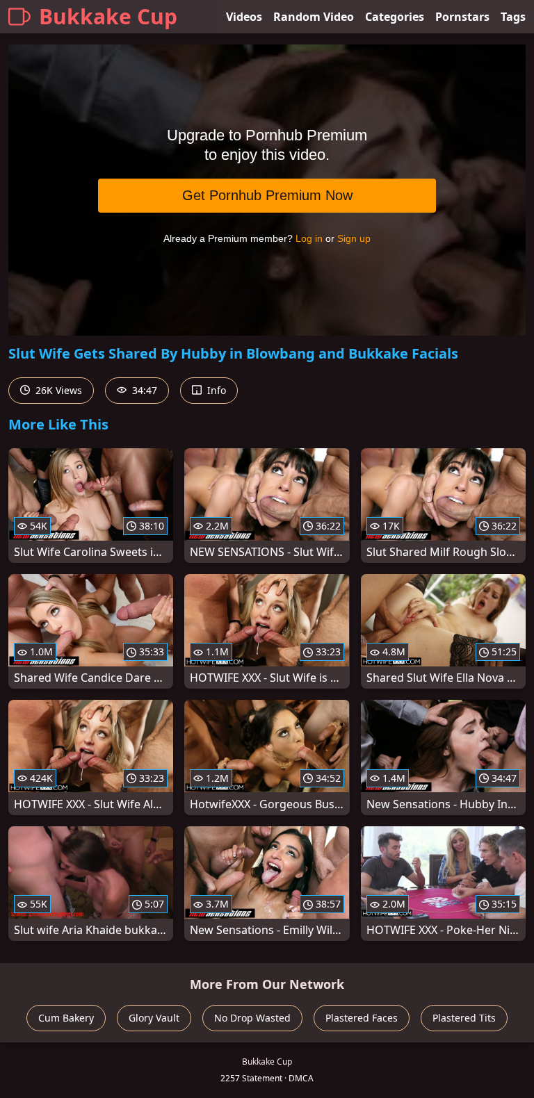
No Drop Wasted (252, 1017)
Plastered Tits (464, 1017)
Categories (394, 16)
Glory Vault (154, 1017)
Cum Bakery (66, 1017)
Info (215, 390)
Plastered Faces (361, 1017)
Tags (513, 16)
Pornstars (462, 16)
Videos (244, 16)
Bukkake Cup (108, 16)
